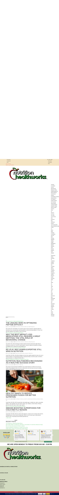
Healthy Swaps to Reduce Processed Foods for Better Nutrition (21, 395)
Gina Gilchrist (9, 341)
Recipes (52, 223)
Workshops (53, 222)
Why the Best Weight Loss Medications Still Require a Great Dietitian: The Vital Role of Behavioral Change (23, 337)
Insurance (52, 208)
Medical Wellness (54, 192)
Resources (53, 295)
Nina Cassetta (9, 326)
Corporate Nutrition (54, 204)
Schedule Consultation (53, 185)
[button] (52, 435)
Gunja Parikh (9, 353)
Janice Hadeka (9, 364)
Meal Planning (53, 188)
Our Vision (52, 215)
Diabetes (52, 195)
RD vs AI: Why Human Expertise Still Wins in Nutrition (24, 350)
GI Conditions (53, 199)
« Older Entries (8, 417)
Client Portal (8, 163)
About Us (52, 211)
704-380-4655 (49, 159)
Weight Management (54, 191)
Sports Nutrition (53, 203)
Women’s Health (53, 207)
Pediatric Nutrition (54, 200)
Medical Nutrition (17, 326)
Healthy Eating (17, 353)
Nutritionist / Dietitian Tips (24, 326)
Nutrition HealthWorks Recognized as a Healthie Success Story (24, 362)
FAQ (52, 294)
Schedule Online (4, 472)
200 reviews (8, 435)
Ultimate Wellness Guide (52, 306)
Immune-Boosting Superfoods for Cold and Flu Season (23, 409)
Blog (52, 220)
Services (52, 235)
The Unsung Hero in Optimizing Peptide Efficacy (21, 324)
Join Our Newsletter (54, 224)
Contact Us (52, 228)
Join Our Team (53, 216)
